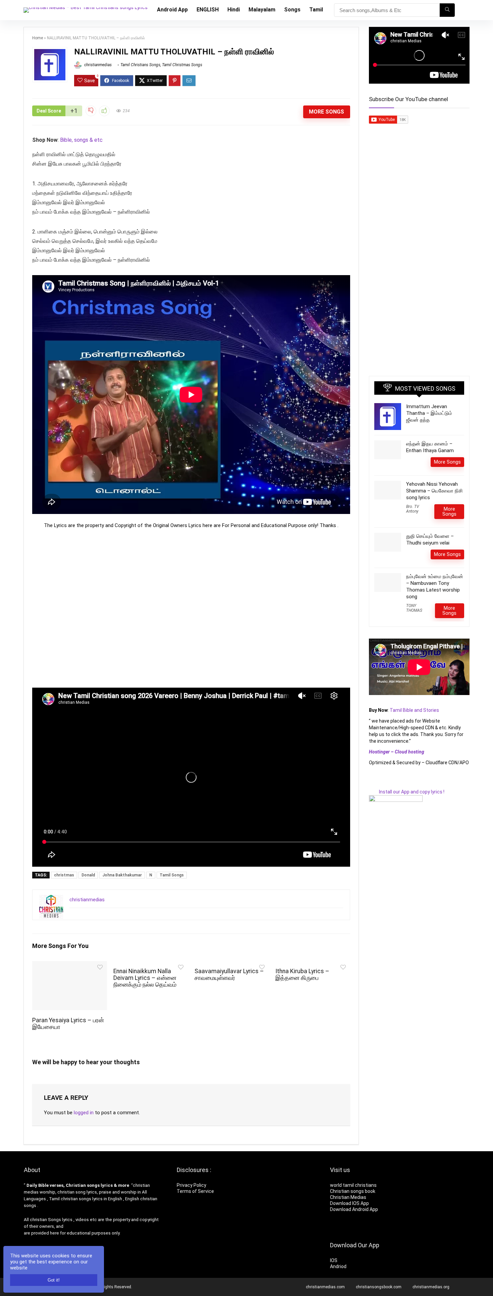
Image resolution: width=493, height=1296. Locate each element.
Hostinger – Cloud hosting (396, 751)
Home (37, 38)
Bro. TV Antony (412, 509)
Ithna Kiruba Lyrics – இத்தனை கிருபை (302, 974)
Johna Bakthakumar (122, 875)
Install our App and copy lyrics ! (406, 791)
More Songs (326, 112)
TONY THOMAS (414, 608)
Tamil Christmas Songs (182, 64)
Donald (88, 875)
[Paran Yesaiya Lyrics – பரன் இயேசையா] (69, 965)
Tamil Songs (172, 875)
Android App (172, 9)
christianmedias (97, 64)
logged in (84, 1113)
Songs (292, 9)
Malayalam (262, 9)
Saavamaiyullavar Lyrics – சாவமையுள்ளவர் (229, 974)
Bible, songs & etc (82, 140)
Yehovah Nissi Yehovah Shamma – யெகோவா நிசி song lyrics (434, 491)
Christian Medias (348, 1197)
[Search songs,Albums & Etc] (447, 10)
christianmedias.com (325, 1287)
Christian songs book (352, 1191)
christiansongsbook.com (378, 1287)
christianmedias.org (431, 1287)
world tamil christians (353, 1185)
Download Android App (354, 1209)
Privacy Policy (191, 1185)
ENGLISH (208, 9)
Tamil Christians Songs (140, 64)
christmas (64, 875)
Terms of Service (195, 1191)
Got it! (54, 1280)
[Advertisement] (191, 608)
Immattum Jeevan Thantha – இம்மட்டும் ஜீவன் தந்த (429, 413)
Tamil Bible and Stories (415, 710)
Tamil (316, 9)
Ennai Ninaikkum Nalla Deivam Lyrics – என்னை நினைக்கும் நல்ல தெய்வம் (144, 978)
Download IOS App (349, 1203)
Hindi (233, 9)
